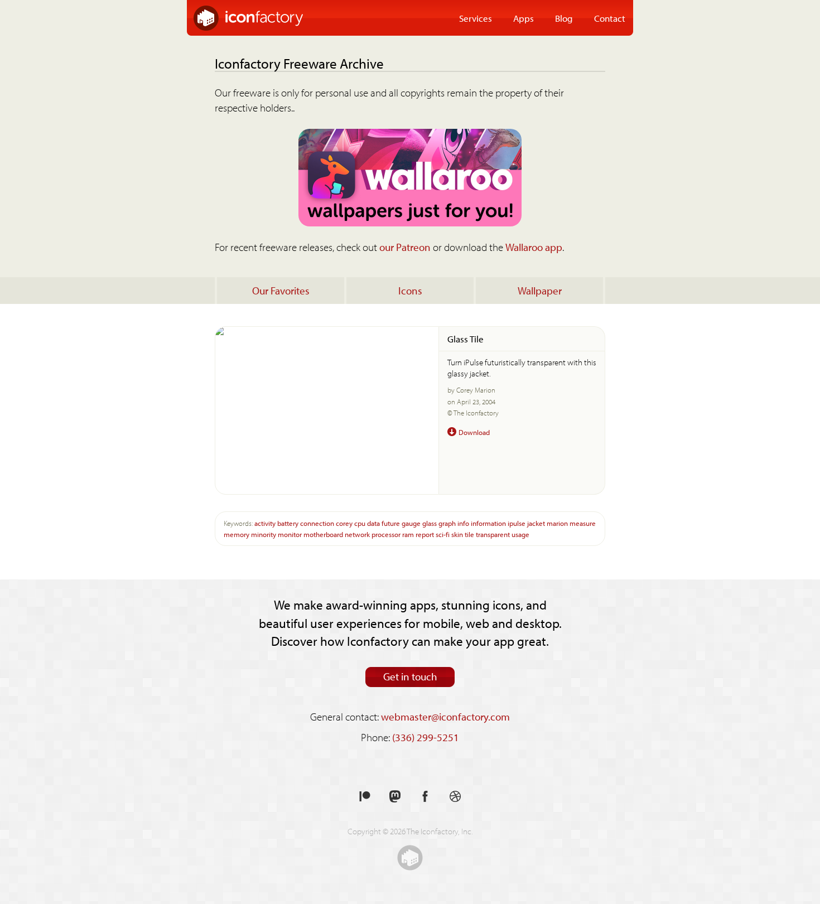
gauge (411, 523)
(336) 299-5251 (425, 737)
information (488, 523)
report (425, 534)
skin (457, 534)
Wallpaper (540, 290)
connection (317, 523)
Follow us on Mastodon (395, 796)
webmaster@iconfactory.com (445, 716)
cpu (359, 523)
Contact (609, 18)
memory (236, 534)
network (357, 534)
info (463, 523)
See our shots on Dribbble (455, 796)
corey (344, 523)
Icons (410, 290)
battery (287, 523)
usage (520, 534)
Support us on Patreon (365, 796)
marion (557, 523)
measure (583, 523)
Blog (564, 18)
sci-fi (443, 534)
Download (474, 432)
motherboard (323, 534)
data (373, 523)
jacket (536, 523)
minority (263, 534)
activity (265, 523)
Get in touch (410, 676)
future (391, 523)
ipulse (516, 523)
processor (386, 534)
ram (408, 534)
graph (447, 523)
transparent (493, 534)
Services (475, 18)
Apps (523, 18)
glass (429, 523)
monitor (290, 534)
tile (469, 534)
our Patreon (405, 247)
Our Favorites (281, 290)
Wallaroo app (533, 247)
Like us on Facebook (425, 796)
